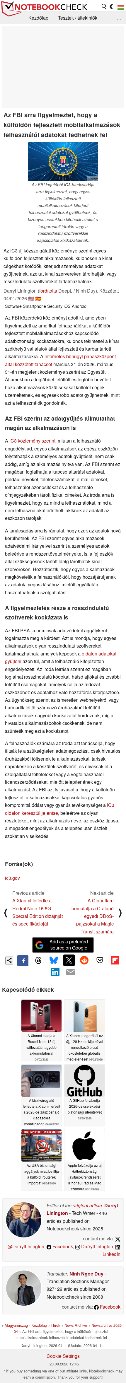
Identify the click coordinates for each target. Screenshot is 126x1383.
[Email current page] (70, 972)
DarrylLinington (96, 1246)
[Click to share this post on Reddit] (84, 960)
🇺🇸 (31, 298)
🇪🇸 (38, 298)
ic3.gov (12, 878)
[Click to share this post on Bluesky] (53, 960)
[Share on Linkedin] (55, 971)
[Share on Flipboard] (114, 960)
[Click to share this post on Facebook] (22, 960)
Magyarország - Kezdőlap (26, 1325)
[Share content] (9, 960)
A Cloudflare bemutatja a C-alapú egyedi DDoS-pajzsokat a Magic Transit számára (92, 916)
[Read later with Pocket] (99, 960)
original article (87, 1205)
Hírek (55, 1325)
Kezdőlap (38, 17)
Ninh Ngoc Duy (86, 1273)
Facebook (62, 1246)
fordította (48, 290)
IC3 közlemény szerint (32, 440)
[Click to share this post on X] (68, 960)
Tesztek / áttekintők (77, 17)
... (119, 17)
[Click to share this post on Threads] (38, 960)
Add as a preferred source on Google (69, 944)
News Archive (75, 1325)
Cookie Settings (63, 1356)
